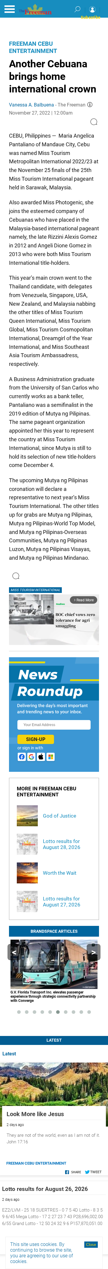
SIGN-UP (35, 739)
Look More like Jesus (35, 1114)
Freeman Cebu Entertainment (33, 47)
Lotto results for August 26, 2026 (45, 1189)
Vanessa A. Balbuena (31, 105)
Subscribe (90, 17)
